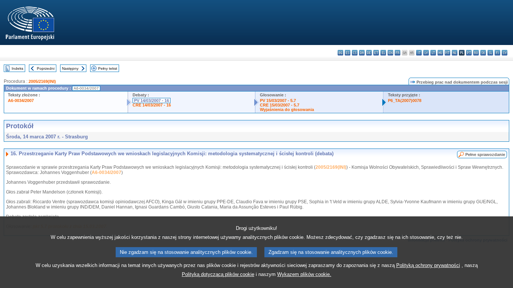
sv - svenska (504, 53)
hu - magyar (440, 53)
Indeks (17, 68)
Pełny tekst (107, 68)
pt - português (469, 53)
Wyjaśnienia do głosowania (287, 109)
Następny (70, 68)
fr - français (397, 53)
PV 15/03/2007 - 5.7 (278, 100)
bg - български (340, 53)
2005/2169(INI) (42, 81)
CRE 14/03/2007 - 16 (152, 105)
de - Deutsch (369, 53)
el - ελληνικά (383, 53)
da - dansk (362, 53)
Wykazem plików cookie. (304, 274)
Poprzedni (45, 68)
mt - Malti (447, 53)
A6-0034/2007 (21, 100)
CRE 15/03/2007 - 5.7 (279, 105)
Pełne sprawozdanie (485, 154)
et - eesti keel (376, 53)
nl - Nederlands (454, 53)
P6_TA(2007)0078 (404, 100)
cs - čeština (355, 53)
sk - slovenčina (483, 53)
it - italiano (419, 53)
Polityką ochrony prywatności (428, 265)
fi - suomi (497, 53)
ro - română (476, 53)
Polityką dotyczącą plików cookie (218, 274)
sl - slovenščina (490, 53)
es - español (347, 53)
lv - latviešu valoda (426, 53)
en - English (390, 53)
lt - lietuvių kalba (433, 53)
